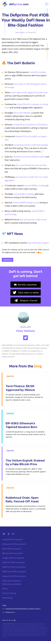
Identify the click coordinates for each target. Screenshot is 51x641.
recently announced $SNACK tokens (29, 156)
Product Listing (9, 593)
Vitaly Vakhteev (20, 32)
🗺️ (14, 620)
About (5, 588)
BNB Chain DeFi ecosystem (14, 571)
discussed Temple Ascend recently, (31, 165)
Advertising (7, 597)
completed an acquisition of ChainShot (30, 124)
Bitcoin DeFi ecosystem (12, 553)
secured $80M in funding (35, 185)
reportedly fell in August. (38, 242)
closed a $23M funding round (25, 202)
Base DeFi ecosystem (11, 548)
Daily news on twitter (28, 292)
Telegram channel (28, 300)
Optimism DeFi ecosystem (14, 567)
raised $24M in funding (24, 194)
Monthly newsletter (27, 284)
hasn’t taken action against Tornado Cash (29, 92)
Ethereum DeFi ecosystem (14, 544)
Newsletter (7, 260)
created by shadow (37, 72)
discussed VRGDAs (22, 112)
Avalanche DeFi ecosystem (14, 576)
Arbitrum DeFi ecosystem (13, 562)
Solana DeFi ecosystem (12, 539)
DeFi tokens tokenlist (11, 580)
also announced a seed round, (33, 219)
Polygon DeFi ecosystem (13, 558)
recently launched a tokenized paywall (30, 145)
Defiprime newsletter (11, 584)
